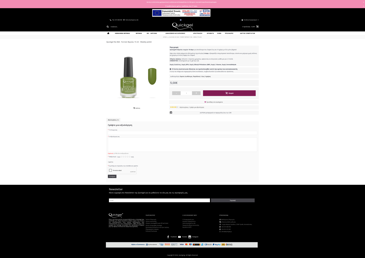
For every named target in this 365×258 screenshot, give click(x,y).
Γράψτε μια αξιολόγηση (196, 107)
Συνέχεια (112, 176)
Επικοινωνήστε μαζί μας (229, 222)
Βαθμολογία (112, 157)
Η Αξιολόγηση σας (114, 136)
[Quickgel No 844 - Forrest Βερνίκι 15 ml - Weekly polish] (136, 76)
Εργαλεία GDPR (186, 227)
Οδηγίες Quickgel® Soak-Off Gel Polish (157, 223)
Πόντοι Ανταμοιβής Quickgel (154, 225)
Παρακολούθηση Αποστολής (190, 225)
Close (362, 13)
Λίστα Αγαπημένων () (188, 223)
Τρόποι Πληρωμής (151, 219)
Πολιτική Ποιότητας (151, 231)
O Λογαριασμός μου (188, 219)
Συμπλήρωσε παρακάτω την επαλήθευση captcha (123, 166)
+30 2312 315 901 (226, 229)
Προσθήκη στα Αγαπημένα (214, 102)
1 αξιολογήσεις (184, 107)
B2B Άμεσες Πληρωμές (228, 219)
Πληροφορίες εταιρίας (152, 229)
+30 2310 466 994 (226, 227)
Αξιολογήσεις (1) (113, 120)
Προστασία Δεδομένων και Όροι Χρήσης (157, 227)
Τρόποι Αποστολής (151, 221)
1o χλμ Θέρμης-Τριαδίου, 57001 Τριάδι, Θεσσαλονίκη (236, 224)
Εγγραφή (233, 200)
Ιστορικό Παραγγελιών (189, 221)
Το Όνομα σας (113, 130)
